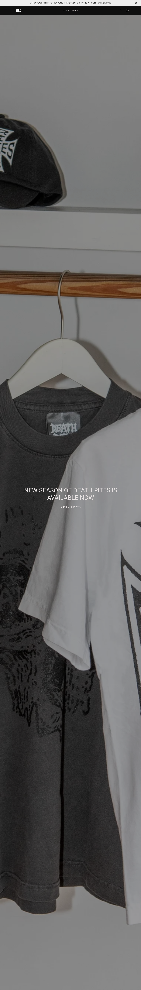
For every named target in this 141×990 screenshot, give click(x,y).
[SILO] (18, 10)
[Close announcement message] (136, 3)
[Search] (121, 10)
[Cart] (127, 10)
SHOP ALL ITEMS (70, 507)
